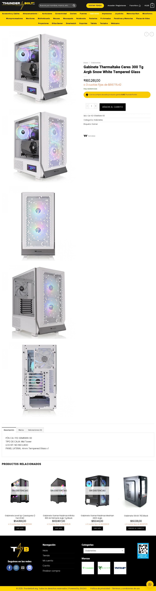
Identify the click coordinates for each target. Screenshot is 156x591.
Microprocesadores (14, 18)
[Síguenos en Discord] (29, 568)
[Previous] (2, 502)
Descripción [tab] (9, 430)
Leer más (20, 528)
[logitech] (88, 568)
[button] (117, 5)
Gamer (95, 124)
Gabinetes (94, 14)
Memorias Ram (133, 14)
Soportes (83, 23)
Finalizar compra (51, 570)
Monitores (30, 18)
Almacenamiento (30, 14)
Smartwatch (71, 23)
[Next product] (146, 34)
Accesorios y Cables (11, 14)
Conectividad (61, 14)
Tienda (46, 555)
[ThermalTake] (89, 136)
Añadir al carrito (112, 107)
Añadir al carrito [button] (136, 528)
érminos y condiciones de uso (126, 588)
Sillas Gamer (57, 23)
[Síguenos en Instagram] (16, 568)
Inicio (86, 62)
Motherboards (44, 18)
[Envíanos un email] (23, 568)
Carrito (46, 565)
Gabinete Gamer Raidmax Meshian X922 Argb (97, 517)
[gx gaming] (120, 568)
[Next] (154, 502)
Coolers (73, 14)
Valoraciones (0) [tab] (35, 430)
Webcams (115, 23)
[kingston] (104, 568)
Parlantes (93, 18)
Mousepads (68, 18)
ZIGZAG (85, 588)
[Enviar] (74, 5)
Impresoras (107, 14)
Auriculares (47, 14)
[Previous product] (152, 34)
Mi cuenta (48, 560)
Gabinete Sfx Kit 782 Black (136, 516)
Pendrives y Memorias (123, 18)
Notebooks (81, 18)
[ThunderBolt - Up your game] (18, 5)
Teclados (104, 23)
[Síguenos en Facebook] (9, 568)
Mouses (56, 18)
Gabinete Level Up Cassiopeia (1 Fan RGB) (20, 517)
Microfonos (147, 14)
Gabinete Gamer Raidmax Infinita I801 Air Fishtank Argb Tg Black (58, 517)
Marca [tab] (21, 430)
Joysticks (119, 14)
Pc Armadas (105, 18)
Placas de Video (143, 18)
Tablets (94, 23)
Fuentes (83, 14)
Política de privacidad (100, 588)
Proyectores (43, 23)
